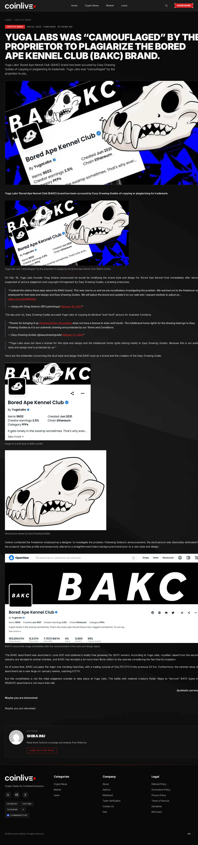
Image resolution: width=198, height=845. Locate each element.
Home (74, 5)
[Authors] (25, 795)
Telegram (12, 809)
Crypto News (92, 5)
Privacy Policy (159, 795)
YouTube (26, 804)
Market (110, 5)
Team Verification (112, 800)
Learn (124, 5)
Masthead (108, 795)
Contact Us (108, 806)
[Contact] (17, 795)
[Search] (166, 5)
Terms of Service (160, 800)
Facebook (12, 804)
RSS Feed (157, 812)
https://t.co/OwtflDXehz (22, 299)
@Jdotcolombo (48, 323)
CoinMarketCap (18, 815)
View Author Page (41, 750)
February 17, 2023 (72, 334)
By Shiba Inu (65, 27)
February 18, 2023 (71, 306)
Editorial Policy (159, 784)
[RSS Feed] (8, 795)
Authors (106, 789)
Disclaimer (157, 806)
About (106, 784)
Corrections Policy (161, 789)
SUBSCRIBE (184, 5)
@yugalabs (65, 323)
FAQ (105, 812)
